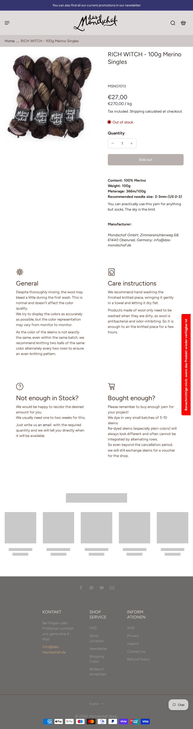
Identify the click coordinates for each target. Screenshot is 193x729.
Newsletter (98, 648)
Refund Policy (138, 659)
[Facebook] (81, 587)
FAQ (92, 628)
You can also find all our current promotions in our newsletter (96, 5)
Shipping (137, 111)
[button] (146, 159)
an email (44, 425)
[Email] (112, 587)
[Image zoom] (50, 97)
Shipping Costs (96, 659)
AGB (130, 628)
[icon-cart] (183, 22)
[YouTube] (101, 587)
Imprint (133, 643)
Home (10, 41)
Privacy (133, 636)
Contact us (136, 651)
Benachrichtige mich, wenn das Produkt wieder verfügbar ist (186, 365)
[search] (173, 22)
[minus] (112, 143)
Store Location (96, 638)
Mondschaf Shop (103, 716)
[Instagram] (91, 587)
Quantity (116, 132)
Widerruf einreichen (97, 671)
